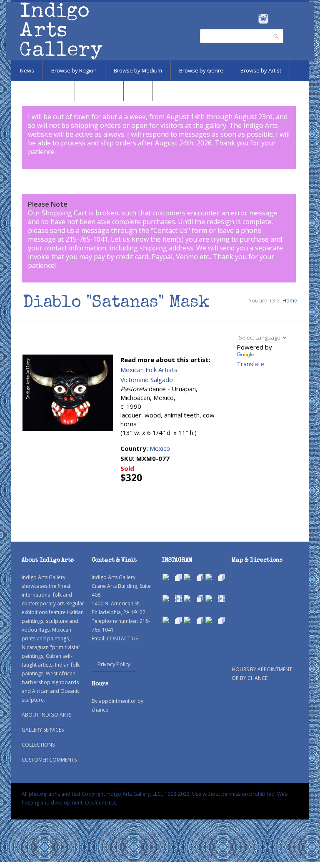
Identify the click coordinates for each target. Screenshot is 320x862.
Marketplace (99, 91)
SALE (138, 91)
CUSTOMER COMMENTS (49, 759)
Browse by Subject (43, 91)
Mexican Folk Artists (149, 369)
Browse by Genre (201, 70)
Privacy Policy (114, 664)
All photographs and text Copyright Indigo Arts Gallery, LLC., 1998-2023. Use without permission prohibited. (149, 793)
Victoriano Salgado (146, 379)
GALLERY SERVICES (43, 729)
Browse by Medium (138, 70)
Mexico (160, 448)
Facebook (252, 19)
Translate (250, 364)
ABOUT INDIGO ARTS (46, 714)
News (27, 70)
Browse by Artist (260, 70)
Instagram (263, 19)
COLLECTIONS (38, 744)
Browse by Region (74, 70)
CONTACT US (122, 638)
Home (289, 300)
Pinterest (276, 19)
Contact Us (170, 230)
